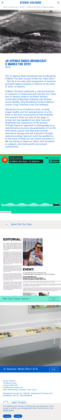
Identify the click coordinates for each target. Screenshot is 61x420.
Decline (18, 416)
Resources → (15, 7)
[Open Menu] (2, 3)
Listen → (23, 7)
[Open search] (58, 2)
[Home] (30, 2)
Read (53, 299)
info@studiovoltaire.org (13, 387)
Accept (7, 416)
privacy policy (8, 410)
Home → (6, 7)
